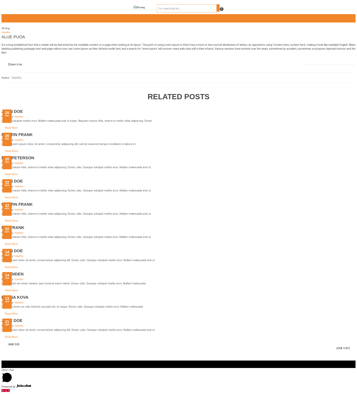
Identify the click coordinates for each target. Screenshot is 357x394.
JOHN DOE (12, 111)
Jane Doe (11, 320)
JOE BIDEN (12, 274)
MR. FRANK (12, 227)
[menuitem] (6, 18)
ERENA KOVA (14, 297)
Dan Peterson (17, 158)
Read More (11, 127)
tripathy (5, 32)
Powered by (8, 386)
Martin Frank (17, 134)
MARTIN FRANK (17, 204)
